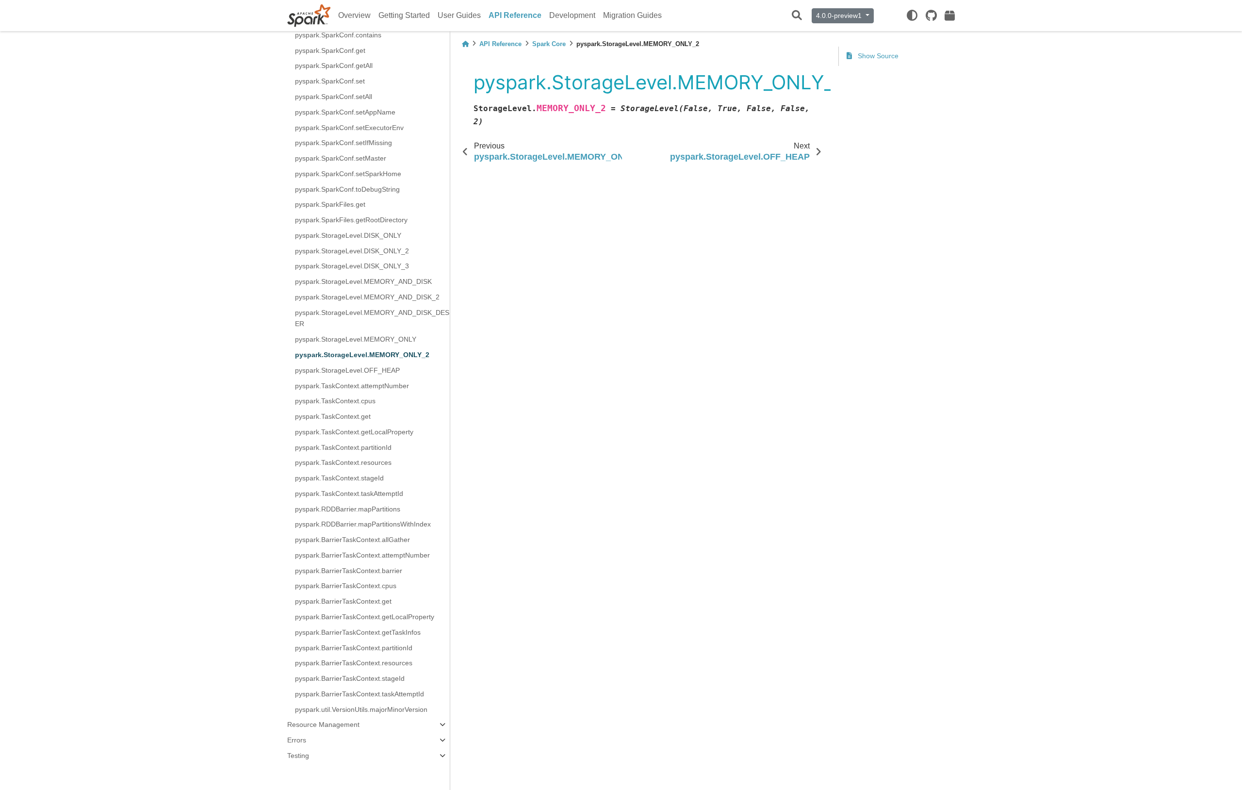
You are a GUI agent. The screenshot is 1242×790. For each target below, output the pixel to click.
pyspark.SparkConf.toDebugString (347, 189)
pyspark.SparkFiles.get (330, 204)
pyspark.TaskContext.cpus (335, 401)
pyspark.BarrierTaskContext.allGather (352, 539)
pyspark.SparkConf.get (330, 50)
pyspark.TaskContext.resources (343, 462)
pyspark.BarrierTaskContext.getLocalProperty (364, 617)
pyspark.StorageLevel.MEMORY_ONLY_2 (362, 355)
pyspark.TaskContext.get (333, 416)
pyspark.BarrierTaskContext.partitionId (353, 648)
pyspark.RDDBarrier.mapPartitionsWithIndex (363, 524)
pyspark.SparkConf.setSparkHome (348, 174)
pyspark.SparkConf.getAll (334, 65)
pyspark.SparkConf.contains (338, 35)
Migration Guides (632, 15)
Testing (298, 755)
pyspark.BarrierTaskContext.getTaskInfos (358, 632)
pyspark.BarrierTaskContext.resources (353, 663)
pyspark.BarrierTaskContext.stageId (350, 678)
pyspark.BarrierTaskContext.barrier (348, 571)
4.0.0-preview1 (840, 15)
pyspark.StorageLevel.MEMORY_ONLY (355, 339)
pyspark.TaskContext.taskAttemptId (349, 493)
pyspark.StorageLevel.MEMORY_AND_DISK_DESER (372, 318)
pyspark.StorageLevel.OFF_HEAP (347, 370)
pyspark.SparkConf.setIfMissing (343, 143)
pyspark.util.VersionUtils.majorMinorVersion (361, 709)
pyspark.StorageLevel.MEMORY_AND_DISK (363, 281)
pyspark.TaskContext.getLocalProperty (354, 432)
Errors (296, 740)
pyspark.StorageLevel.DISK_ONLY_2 (352, 251)
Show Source (877, 56)
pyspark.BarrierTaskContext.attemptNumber (362, 555)
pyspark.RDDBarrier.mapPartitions (347, 509)
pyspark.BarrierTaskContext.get (343, 601)
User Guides (459, 15)
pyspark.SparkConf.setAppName (345, 112)
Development (572, 15)
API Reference (515, 15)
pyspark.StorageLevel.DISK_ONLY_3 (352, 266)
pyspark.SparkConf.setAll (333, 96)
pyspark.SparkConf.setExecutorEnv (349, 128)
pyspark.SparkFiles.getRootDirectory (351, 220)
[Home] (465, 44)
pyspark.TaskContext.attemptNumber (352, 386)
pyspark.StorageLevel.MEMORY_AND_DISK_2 (367, 297)
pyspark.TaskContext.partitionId (343, 447)
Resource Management (323, 724)
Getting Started (404, 15)
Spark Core (549, 44)
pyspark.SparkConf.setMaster (340, 158)
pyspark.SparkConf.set (330, 81)
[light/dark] (912, 15)
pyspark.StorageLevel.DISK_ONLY (348, 235)
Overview (354, 15)
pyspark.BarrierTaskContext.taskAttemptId (359, 694)
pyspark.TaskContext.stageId (339, 478)
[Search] (796, 15)
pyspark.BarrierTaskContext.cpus (345, 586)
